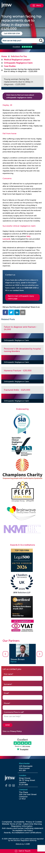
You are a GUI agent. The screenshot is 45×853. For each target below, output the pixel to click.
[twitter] (11, 312)
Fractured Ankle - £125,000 (17, 390)
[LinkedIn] (13, 786)
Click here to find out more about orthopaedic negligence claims (20, 96)
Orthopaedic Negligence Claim (16, 340)
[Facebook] (6, 786)
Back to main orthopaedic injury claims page (21, 297)
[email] (22, 312)
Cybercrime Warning (32, 824)
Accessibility (19, 822)
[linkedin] (17, 312)
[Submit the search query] (41, 40)
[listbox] (22, 654)
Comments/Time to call (17, 712)
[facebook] (5, 312)
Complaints (7, 822)
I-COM (26, 844)
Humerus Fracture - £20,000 (17, 370)
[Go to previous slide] (5, 654)
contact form (18, 290)
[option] (22, 654)
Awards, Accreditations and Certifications (22, 832)
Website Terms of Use (12, 824)
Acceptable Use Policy (22, 830)
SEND (7, 725)
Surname (11, 684)
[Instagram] (9, 786)
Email (10, 693)
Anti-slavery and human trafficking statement (22, 828)
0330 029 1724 (30, 288)
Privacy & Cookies (34, 822)
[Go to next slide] (39, 654)
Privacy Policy (16, 731)
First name (12, 674)
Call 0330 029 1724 (12, 33)
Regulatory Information (22, 826)
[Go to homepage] (6, 5)
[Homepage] (10, 778)
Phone (10, 703)
